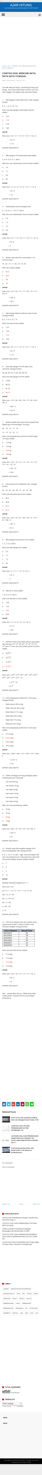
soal (31, 1313)
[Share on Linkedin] (18, 1104)
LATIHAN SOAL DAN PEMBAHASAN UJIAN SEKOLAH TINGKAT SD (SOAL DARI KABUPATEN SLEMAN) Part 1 (24, 1139)
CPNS (18, 1294)
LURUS (18, 1303)
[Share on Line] (32, 1104)
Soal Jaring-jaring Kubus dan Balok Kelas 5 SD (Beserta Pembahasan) (22, 1150)
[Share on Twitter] (9, 1104)
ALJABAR (6, 1289)
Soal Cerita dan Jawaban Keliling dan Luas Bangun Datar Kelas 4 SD (25, 1118)
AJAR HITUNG (20, 1460)
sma (21, 1313)
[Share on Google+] (13, 1104)
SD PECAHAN (33, 1308)
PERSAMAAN (19, 1308)
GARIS (35, 1294)
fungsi (29, 1294)
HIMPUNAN (6, 1299)
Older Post (36, 1204)
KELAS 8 (22, 1299)
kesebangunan (8, 1303)
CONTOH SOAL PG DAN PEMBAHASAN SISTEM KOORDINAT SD (20, 1128)
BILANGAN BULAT (8, 1294)
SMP (26, 1313)
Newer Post (6, 1204)
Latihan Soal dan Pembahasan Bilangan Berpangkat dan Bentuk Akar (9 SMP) (16, 1230)
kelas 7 (15, 1299)
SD (9, 66)
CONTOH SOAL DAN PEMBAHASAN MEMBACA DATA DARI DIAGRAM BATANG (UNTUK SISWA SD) (19, 1236)
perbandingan (8, 1308)
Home (4, 66)
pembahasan (26, 1303)
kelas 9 (29, 1299)
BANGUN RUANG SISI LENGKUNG (21, 1289)
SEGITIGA (15, 1313)
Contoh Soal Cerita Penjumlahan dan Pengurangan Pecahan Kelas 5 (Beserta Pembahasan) (20, 1243)
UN (37, 1313)
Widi (3, 80)
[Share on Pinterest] (22, 1104)
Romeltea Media (25, 1462)
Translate (19, 1406)
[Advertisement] (21, 39)
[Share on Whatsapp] (27, 1104)
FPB (23, 1294)
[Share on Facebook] (4, 1104)
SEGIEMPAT (6, 1313)
